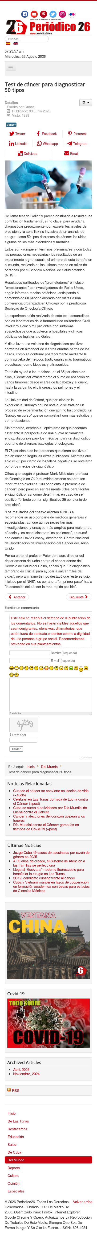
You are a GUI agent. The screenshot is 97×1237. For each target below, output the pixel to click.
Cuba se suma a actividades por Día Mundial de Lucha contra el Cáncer (50, 809)
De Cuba (14, 1152)
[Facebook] (24, 14)
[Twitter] (53, 14)
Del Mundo (16, 1159)
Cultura (13, 1175)
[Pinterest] (43, 14)
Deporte (14, 1167)
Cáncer (11, 124)
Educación (16, 1136)
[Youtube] (34, 14)
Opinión (13, 1183)
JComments (86, 757)
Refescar (19, 735)
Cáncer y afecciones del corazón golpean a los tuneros (49, 818)
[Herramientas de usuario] (85, 102)
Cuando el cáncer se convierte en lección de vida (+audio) (51, 792)
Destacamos (17, 1128)
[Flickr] (72, 14)
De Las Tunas (18, 1120)
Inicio (12, 1113)
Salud (12, 1144)
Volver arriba (82, 1201)
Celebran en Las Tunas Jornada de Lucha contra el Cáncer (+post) (50, 801)
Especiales (16, 1190)
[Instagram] (62, 14)
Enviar (16, 749)
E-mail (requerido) (63, 660)
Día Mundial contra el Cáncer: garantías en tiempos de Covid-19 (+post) (46, 826)
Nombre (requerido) (64, 653)
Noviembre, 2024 (26, 1073)
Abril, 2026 (21, 1069)
